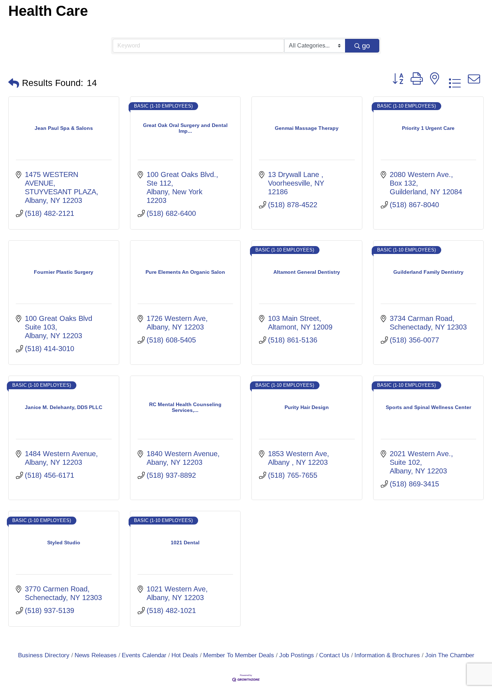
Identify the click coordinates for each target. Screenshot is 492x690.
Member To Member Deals (238, 655)
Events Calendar (144, 655)
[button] (13, 83)
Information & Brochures (387, 655)
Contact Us (334, 655)
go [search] (366, 46)
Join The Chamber (449, 655)
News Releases (96, 655)
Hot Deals (184, 655)
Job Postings (296, 655)
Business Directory (44, 655)
